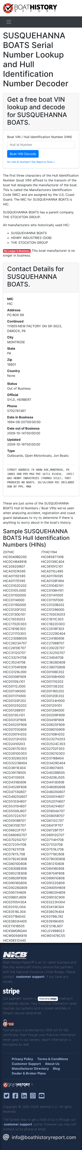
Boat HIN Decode (23, 154)
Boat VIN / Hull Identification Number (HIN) (39, 137)
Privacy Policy (22, 1059)
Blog (56, 1068)
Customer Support (26, 1064)
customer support (30, 977)
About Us (52, 1064)
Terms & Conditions (52, 1059)
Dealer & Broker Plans (29, 1073)
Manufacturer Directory (30, 1068)
